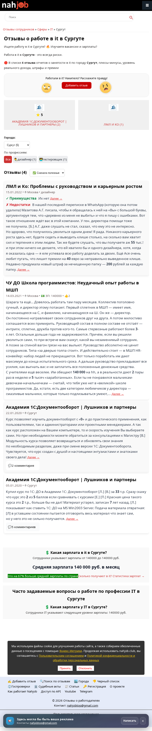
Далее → (56, 198)
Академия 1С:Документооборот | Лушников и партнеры (71, 407)
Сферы (42, 29)
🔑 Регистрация (94, 686)
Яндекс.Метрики (70, 651)
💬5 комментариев (22, 527)
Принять (65, 668)
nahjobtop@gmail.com (82, 705)
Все (8, 159)
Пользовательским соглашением (61, 656)
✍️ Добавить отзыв (22, 681)
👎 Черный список (106, 681)
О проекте (117, 686)
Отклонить (85, 668)
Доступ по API (51, 691)
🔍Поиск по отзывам (55, 681)
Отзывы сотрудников (18, 29)
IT (51, 29)
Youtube (70, 691)
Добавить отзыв (76, 85)
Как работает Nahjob (22, 691)
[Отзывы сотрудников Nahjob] (24, 5)
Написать (129, 720)
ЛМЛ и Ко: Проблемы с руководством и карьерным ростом (74, 186)
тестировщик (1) (55, 159)
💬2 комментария (21, 465)
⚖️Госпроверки (19, 686)
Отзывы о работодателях (81, 700)
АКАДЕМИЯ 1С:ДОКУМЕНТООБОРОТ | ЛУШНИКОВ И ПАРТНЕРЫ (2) (39, 122)
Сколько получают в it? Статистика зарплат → (111, 576)
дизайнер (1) (27, 159)
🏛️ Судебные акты (47, 686)
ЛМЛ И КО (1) (114, 124)
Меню (147, 5)
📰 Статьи (72, 686)
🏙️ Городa (81, 681)
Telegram (86, 691)
